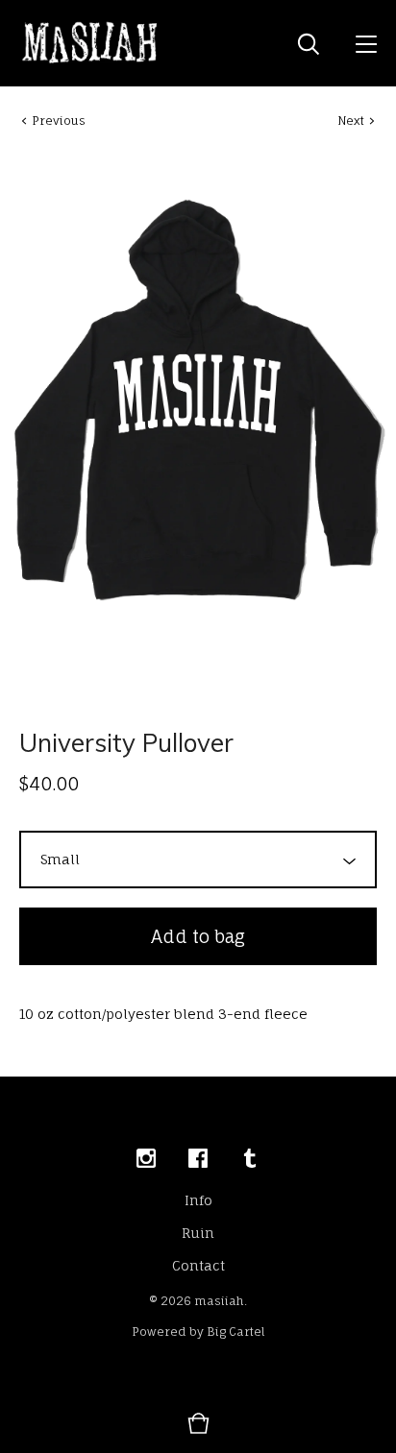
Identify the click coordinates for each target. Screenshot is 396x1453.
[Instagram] (146, 1159)
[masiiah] (90, 43)
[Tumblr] (249, 1159)
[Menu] (366, 43)
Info (198, 1200)
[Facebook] (198, 1159)
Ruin (198, 1232)
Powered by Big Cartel (198, 1331)
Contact (198, 1265)
